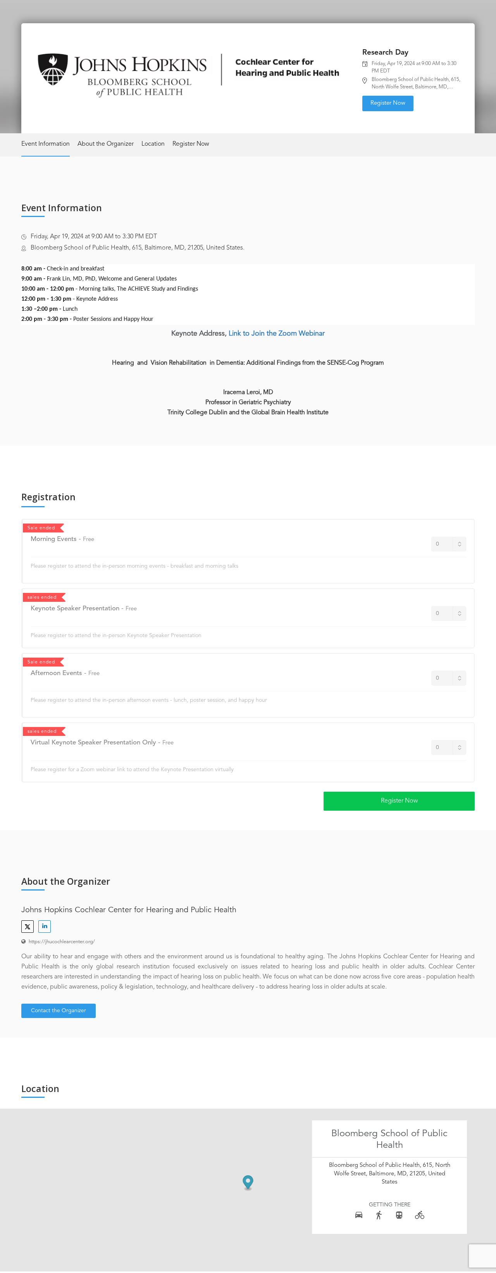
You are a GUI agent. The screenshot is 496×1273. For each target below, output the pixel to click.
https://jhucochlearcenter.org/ (62, 941)
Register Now (387, 103)
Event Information (45, 144)
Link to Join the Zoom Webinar (277, 333)
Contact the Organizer (58, 1010)
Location (153, 144)
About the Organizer (106, 144)
